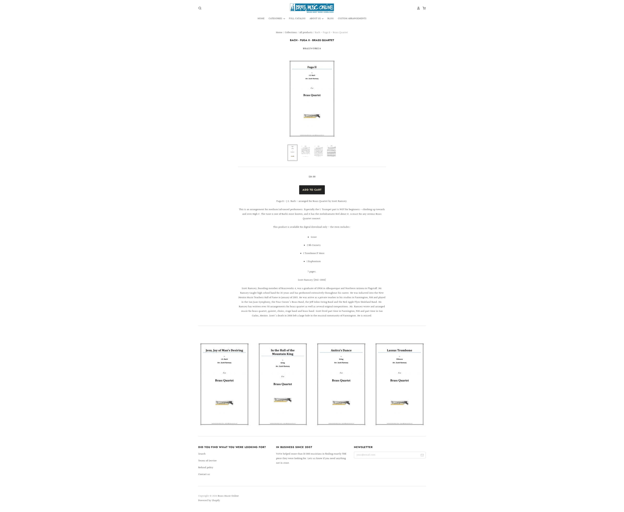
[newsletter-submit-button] (422, 456)
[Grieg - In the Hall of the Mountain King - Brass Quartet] (283, 384)
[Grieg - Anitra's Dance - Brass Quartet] (341, 384)
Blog (330, 19)
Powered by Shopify (209, 501)
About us (315, 19)
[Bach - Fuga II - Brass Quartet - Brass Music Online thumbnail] (292, 153)
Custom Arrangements (352, 19)
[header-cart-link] (423, 8)
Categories (276, 19)
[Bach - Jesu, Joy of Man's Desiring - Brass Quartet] (224, 384)
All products (305, 33)
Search (202, 454)
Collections (291, 33)
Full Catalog (297, 19)
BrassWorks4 (312, 49)
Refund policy (205, 468)
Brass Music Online (228, 496)
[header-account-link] (417, 8)
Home (261, 19)
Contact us (204, 474)
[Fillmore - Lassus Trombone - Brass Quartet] (399, 384)
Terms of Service (207, 461)
